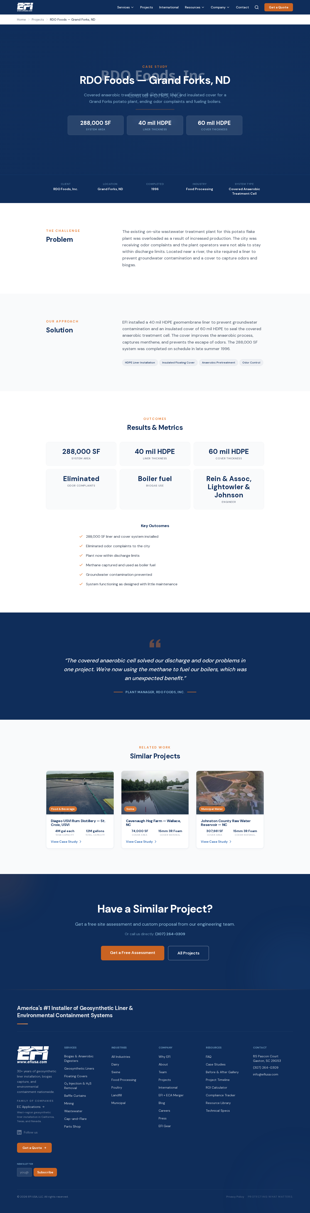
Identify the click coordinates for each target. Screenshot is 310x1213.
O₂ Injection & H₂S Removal (77, 1085)
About (163, 1064)
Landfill (116, 1095)
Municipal (118, 1103)
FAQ (209, 1057)
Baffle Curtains (75, 1096)
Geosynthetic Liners (79, 1068)
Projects (146, 7)
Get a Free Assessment (132, 952)
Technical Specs (218, 1111)
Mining (69, 1103)
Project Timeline (218, 1080)
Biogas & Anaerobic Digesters (78, 1058)
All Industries (120, 1057)
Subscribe (45, 1172)
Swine (115, 1072)
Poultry (116, 1087)
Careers (164, 1111)
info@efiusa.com (265, 1074)
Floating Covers (75, 1076)
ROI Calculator (216, 1087)
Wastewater (73, 1111)
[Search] (257, 7)
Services (123, 7)
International (169, 7)
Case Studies (216, 1064)
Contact (242, 7)
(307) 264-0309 (170, 934)
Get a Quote (278, 7)
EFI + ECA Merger (171, 1095)
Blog (162, 1103)
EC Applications (30, 1107)
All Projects (188, 953)
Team (163, 1072)
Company (218, 7)
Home (21, 19)
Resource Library (218, 1103)
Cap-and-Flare (75, 1119)
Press (163, 1118)
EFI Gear (165, 1126)
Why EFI (164, 1057)
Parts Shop (72, 1126)
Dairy (115, 1064)
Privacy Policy (235, 1196)
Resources (192, 7)
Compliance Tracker (220, 1095)
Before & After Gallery (222, 1072)
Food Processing (123, 1080)
